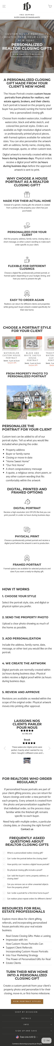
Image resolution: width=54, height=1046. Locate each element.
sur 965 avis (27, 733)
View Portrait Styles (27, 1001)
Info (26, 1024)
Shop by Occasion (26, 1012)
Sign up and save (26, 1030)
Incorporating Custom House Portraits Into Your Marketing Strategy (27, 953)
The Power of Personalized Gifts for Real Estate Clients (28, 961)
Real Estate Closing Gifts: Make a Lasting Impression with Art (28, 938)
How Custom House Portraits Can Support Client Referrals (24, 946)
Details (26, 1018)
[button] (5, 748)
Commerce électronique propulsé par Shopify (27, 1043)
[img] (27, 730)
